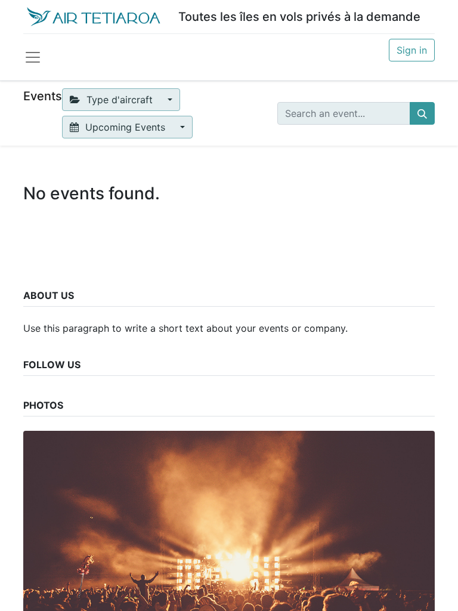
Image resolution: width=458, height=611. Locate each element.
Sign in (412, 50)
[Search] (422, 113)
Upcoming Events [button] (125, 127)
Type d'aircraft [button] (119, 100)
